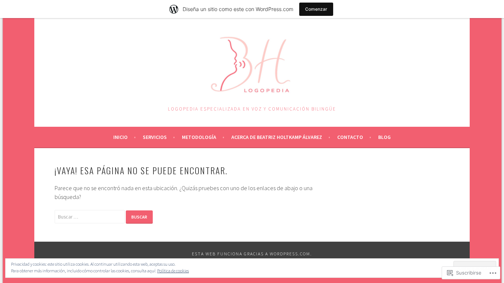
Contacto (350, 137)
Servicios (155, 137)
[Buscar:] (90, 216)
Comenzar (316, 9)
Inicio (120, 137)
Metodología (199, 137)
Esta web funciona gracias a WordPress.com (251, 253)
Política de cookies (173, 270)
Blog (384, 137)
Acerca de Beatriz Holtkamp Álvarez (276, 137)
